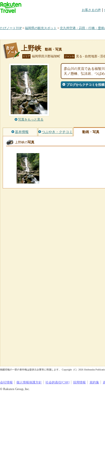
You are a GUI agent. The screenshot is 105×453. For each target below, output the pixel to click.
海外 (37, 18)
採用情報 (79, 382)
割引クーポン (77, 18)
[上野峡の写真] (28, 181)
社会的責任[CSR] (57, 382)
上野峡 (31, 48)
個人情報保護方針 (29, 382)
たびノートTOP (11, 28)
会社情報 (6, 382)
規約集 (94, 382)
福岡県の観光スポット (41, 28)
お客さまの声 (91, 10)
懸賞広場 (57, 18)
